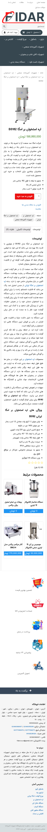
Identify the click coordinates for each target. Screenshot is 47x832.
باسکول (33, 39)
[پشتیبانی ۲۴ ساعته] (23, 645)
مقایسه (38, 209)
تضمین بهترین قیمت (23, 590)
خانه (41, 73)
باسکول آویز (39, 789)
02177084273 (30, 730)
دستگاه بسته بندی (18, 62)
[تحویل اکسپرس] (23, 666)
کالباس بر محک (38, 813)
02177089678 (19, 730)
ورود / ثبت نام (12, 32)
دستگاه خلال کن (37, 803)
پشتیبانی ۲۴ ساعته (23, 652)
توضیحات (36, 229)
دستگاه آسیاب (38, 806)
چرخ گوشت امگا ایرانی (35, 796)
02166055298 (29, 726)
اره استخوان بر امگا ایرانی (30, 77)
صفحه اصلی (41, 2)
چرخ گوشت (21, 39)
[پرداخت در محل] (23, 624)
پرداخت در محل (23, 632)
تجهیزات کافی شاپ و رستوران (32, 54)
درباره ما (30, 2)
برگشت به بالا (22, 691)
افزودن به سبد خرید (24, 196)
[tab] (36, 230)
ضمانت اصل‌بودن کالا (23, 611)
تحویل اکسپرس (24, 673)
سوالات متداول (40, 7)
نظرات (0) (10, 229)
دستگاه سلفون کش (36, 810)
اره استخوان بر (28, 215)
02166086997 (17, 726)
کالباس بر (9, 39)
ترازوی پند (39, 792)
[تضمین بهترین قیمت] (23, 583)
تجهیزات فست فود (36, 62)
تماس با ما (12, 2)
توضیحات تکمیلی (23, 229)
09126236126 (31, 733)
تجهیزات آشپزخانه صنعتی (34, 47)
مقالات (21, 2)
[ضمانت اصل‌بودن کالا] (23, 603)
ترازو (42, 39)
